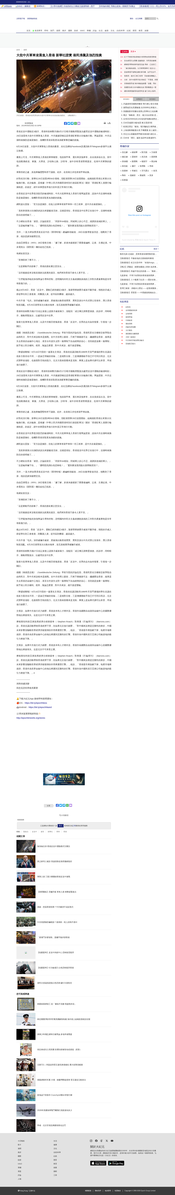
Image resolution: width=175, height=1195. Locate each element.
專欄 (89, 31)
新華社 (50, 832)
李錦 (151, 166)
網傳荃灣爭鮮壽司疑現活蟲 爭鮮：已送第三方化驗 (141, 64)
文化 (112, 31)
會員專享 (38, 31)
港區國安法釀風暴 (132, 334)
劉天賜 (144, 152)
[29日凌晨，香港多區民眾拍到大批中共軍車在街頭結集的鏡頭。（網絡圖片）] (63, 86)
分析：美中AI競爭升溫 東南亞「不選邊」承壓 (141, 80)
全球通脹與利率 (131, 310)
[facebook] (96, 1140)
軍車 (58, 832)
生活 (100, 31)
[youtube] (112, 1140)
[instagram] (91, 1140)
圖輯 (55, 1171)
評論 (95, 31)
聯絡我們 (98, 1191)
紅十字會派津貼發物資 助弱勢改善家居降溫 (140, 57)
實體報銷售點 (32, 19)
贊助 (131, 19)
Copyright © (129, 1191)
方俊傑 (154, 152)
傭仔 (134, 166)
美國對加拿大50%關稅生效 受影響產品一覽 (140, 87)
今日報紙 (21, 1141)
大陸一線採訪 (131, 337)
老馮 (155, 171)
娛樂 (146, 31)
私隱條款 (118, 1191)
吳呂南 (144, 157)
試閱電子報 (21, 19)
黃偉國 (125, 161)
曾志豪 (125, 152)
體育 (135, 31)
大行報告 (129, 330)
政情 (18, 50)
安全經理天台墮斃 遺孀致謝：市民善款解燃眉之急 (141, 61)
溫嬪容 (133, 175)
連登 (42, 832)
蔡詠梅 (154, 161)
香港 (65, 832)
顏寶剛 (135, 161)
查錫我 (142, 175)
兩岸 (64, 31)
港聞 (58, 31)
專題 (19, 1171)
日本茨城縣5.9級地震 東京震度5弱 (137, 123)
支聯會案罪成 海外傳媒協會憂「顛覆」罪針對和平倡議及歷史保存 (141, 84)
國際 (70, 31)
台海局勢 (129, 314)
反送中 (34, 832)
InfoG (82, 31)
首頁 (28, 31)
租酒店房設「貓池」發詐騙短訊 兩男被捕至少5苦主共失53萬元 (140, 127)
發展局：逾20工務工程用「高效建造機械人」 (141, 76)
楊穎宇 (144, 161)
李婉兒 (135, 171)
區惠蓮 (125, 180)
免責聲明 (108, 1191)
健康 (106, 31)
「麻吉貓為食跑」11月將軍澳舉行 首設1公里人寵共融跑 (140, 68)
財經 (76, 31)
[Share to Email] (78, 123)
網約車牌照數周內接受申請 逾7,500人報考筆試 (140, 91)
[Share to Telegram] (72, 123)
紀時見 (128, 307)
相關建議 (88, 1191)
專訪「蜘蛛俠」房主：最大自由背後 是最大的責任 (140, 115)
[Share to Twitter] (68, 123)
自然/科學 (121, 31)
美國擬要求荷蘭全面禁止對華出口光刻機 (140, 111)
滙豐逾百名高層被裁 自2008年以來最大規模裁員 (140, 108)
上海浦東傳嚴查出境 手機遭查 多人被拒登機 (140, 130)
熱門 (52, 31)
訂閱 (74, 826)
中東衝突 (129, 320)
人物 (19, 1179)
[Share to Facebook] (65, 123)
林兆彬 (125, 166)
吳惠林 (125, 171)
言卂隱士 (145, 171)
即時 (46, 31)
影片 (19, 1145)
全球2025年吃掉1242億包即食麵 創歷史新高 (141, 119)
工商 (55, 1175)
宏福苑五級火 (131, 344)
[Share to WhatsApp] (75, 123)
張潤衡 (142, 166)
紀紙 (129, 31)
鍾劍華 (135, 152)
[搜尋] (157, 18)
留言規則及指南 (20, 819)
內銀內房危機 (131, 327)
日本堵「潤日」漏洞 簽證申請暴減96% (139, 138)
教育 (140, 31)
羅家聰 (154, 157)
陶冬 (124, 175)
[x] (107, 1140)
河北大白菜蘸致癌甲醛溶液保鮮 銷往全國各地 (140, 134)
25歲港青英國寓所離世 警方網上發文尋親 (140, 104)
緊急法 (25, 832)
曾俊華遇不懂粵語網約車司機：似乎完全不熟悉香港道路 (141, 72)
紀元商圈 (139, 19)
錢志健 (125, 157)
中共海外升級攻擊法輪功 (135, 340)
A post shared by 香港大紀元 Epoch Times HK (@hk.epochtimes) (146, 240)
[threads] (101, 1140)
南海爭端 (129, 317)
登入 (60, 826)
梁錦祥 (135, 157)
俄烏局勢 (129, 324)
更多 (151, 175)
